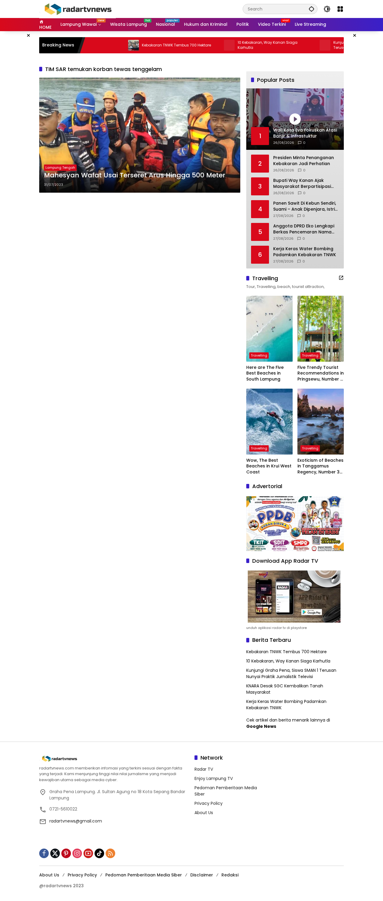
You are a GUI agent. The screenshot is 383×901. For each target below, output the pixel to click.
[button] (311, 9)
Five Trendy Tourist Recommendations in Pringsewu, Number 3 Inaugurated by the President (320, 373)
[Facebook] (44, 853)
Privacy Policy (208, 803)
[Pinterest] (66, 853)
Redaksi (229, 875)
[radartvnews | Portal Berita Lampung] (77, 9)
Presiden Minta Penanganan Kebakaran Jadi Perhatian (303, 161)
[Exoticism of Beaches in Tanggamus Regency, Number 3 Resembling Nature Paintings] (320, 422)
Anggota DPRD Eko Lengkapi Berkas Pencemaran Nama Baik (303, 229)
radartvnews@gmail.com (75, 821)
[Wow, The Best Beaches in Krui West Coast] (269, 422)
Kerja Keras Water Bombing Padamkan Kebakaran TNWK (304, 252)
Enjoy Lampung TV (213, 778)
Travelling (259, 355)
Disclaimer (201, 875)
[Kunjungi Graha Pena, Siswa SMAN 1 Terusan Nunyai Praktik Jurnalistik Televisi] (301, 45)
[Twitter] (55, 853)
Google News (261, 726)
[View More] (341, 277)
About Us (203, 813)
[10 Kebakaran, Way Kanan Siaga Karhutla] (205, 45)
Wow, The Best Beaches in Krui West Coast (268, 466)
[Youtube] (88, 853)
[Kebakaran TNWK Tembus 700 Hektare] (110, 45)
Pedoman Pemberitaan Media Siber (143, 875)
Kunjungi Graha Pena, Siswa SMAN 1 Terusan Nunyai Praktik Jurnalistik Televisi (291, 673)
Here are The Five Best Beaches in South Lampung (265, 373)
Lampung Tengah (60, 167)
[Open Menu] (340, 9)
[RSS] (110, 853)
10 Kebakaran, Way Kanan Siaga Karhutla (244, 45)
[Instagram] (77, 853)
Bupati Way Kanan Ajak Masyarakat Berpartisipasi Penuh (302, 183)
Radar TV (203, 769)
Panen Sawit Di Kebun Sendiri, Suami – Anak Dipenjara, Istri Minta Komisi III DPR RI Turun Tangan (304, 206)
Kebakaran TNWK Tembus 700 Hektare (153, 45)
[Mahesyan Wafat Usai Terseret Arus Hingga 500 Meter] (139, 135)
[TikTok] (99, 853)
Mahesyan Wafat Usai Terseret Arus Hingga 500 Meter (134, 175)
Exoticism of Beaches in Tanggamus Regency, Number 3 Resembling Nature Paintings (320, 466)
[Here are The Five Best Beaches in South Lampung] (269, 329)
